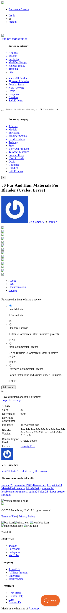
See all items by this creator (32, 471)
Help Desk (15, 592)
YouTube (14, 555)
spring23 (6, 494)
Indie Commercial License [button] (23, 346)
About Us (14, 569)
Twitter (13, 545)
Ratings (13, 290)
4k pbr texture (56, 491)
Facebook (14, 548)
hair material (18, 488)
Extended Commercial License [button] (26, 368)
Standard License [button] (18, 327)
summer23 (7, 485)
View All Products (19, 78)
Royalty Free (28, 446)
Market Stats (16, 578)
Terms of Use (9, 516)
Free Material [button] (16, 309)
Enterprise (14, 575)
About (12, 280)
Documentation (17, 287)
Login (12, 15)
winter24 (57, 485)
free (49, 485)
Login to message (11, 400)
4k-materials (39, 485)
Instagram (14, 552)
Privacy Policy (27, 516)
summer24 (48, 488)
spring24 (34, 491)
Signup (13, 21)
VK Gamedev (36, 221)
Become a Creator (19, 9)
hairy (38, 488)
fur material (21, 491)
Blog (11, 599)
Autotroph (34, 608)
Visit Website (9, 471)
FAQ (11, 283)
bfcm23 (43, 491)
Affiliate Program (18, 572)
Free (11, 72)
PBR (29, 485)
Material (6, 488)
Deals (12, 90)
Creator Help (16, 596)
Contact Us (15, 602)
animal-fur (20, 485)
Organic (52, 221)
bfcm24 (30, 488)
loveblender (8, 491)
